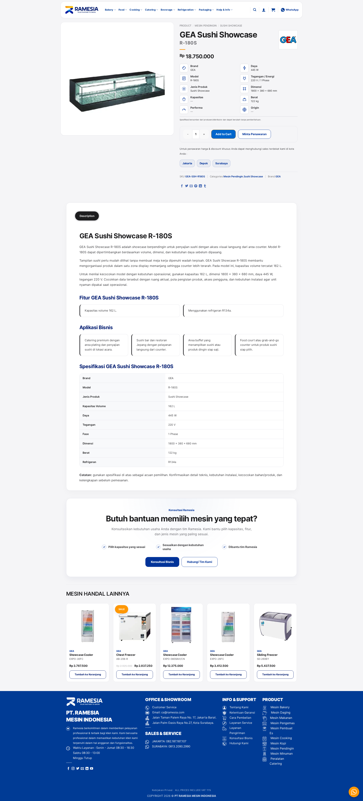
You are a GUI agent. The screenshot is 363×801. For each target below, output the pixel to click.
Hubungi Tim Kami (199, 562)
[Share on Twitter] (186, 186)
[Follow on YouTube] (91, 768)
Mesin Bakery (280, 707)
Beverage (166, 9)
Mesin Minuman (281, 753)
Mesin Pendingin (206, 25)
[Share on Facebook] (181, 186)
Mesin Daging (280, 712)
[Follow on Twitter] (77, 768)
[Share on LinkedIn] (200, 186)
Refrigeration (186, 9)
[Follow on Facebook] (68, 768)
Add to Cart (223, 134)
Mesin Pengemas (282, 723)
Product (185, 25)
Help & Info (223, 9)
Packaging (205, 9)
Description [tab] (87, 215)
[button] (254, 9)
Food (121, 9)
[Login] (264, 10)
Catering (150, 9)
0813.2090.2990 (179, 746)
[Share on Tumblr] (204, 186)
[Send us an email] (82, 768)
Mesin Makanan (281, 718)
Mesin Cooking (281, 738)
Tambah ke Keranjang (88, 674)
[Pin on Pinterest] (195, 186)
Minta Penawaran (254, 134)
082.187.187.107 (176, 741)
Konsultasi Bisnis (162, 562)
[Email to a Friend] (191, 186)
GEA (278, 176)
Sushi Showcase (231, 25)
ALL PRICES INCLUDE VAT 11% (193, 790)
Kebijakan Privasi (162, 790)
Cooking (135, 9)
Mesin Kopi (278, 743)
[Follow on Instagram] (72, 768)
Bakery (109, 9)
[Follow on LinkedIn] (86, 768)
